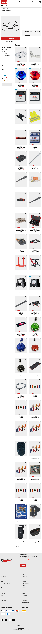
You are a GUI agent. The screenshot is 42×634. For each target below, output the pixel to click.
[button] (40, 5)
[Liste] (29, 45)
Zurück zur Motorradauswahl (7, 10)
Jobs (2, 595)
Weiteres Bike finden (9, 41)
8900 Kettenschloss (21, 396)
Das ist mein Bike (10, 38)
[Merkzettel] (33, 2)
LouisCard (2, 581)
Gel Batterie (35, 147)
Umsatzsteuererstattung (5, 598)
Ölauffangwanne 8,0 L (21, 168)
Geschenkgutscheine (4, 579)
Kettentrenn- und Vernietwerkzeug (35, 230)
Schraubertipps (24, 576)
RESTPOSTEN (6, 80)
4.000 (21, 209)
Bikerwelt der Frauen (25, 571)
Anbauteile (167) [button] (4, 61)
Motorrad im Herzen (25, 578)
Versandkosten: (15, 629)
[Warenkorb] (40, 2)
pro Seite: (16, 546)
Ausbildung (3, 593)
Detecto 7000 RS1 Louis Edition (35, 541)
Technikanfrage (3, 574)
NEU (5, 75)
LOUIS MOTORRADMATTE (21, 334)
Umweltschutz (24, 600)
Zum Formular (27, 35)
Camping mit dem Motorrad (26, 585)
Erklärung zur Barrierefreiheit (27, 598)
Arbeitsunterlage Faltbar (35, 375)
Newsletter (2, 578)
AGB (22, 591)
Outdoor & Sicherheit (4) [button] (6, 55)
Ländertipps (24, 574)
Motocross (35, 292)
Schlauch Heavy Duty (21, 251)
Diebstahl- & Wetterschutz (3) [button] (7, 53)
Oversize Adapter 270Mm (35, 64)
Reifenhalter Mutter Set (35, 417)
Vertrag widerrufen (4, 585)
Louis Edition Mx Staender (21, 292)
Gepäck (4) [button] (3, 51)
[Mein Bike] (26, 2)
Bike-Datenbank (3, 576)
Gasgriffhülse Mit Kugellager (21, 147)
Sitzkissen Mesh (21, 126)
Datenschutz (24, 593)
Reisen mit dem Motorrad (26, 579)
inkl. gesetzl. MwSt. (21, 628)
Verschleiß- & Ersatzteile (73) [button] (6, 47)
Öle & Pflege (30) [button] (4, 49)
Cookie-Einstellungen (25, 602)
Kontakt (2, 571)
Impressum (24, 590)
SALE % (5, 77)
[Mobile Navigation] (2, 5)
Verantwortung (3, 600)
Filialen (2, 591)
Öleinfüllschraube (21, 85)
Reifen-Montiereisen (35, 168)
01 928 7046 (7, 561)
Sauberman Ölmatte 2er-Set (35, 479)
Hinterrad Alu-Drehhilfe (35, 251)
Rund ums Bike (24, 581)
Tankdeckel (35, 334)
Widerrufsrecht (24, 595)
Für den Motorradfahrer (26, 583)
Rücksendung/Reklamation (5, 583)
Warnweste (35, 126)
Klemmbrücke (35, 396)
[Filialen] (19, 2)
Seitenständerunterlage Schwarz (21, 458)
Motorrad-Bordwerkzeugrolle (35, 313)
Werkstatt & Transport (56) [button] (6, 59)
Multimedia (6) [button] (4, 57)
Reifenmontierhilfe (21, 541)
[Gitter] (27, 44)
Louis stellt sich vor (4, 590)
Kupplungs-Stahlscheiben (21, 64)
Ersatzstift (35, 209)
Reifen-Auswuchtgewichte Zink (21, 230)
